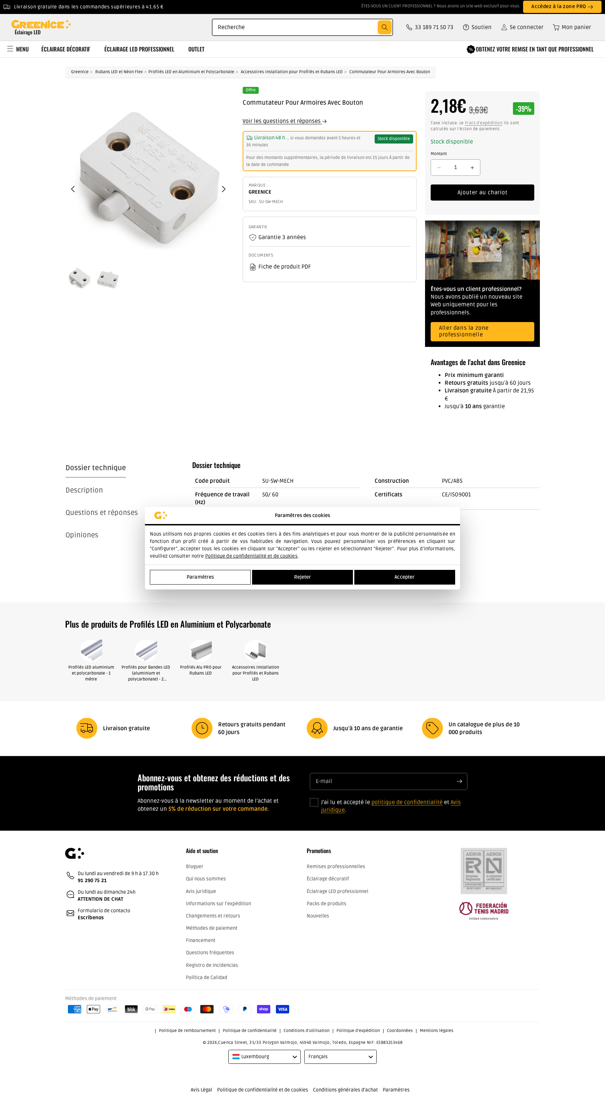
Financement (200, 941)
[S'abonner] (459, 781)
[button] (569, 27)
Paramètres (200, 577)
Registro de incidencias (212, 965)
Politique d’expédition (358, 1030)
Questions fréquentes (210, 953)
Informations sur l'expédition (218, 904)
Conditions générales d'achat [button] (345, 1090)
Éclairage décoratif (328, 879)
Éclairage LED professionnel (337, 891)
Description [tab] (84, 490)
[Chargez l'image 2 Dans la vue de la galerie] (108, 276)
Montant (439, 153)
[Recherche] (385, 27)
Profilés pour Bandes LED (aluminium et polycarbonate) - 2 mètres (145, 673)
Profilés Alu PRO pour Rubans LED (201, 670)
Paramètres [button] (396, 1090)
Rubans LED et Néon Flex (119, 72)
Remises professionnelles (336, 867)
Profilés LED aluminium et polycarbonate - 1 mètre (91, 673)
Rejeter (302, 577)
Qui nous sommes (206, 879)
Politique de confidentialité (250, 1030)
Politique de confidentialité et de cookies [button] (262, 1090)
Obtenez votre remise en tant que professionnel (535, 49)
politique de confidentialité (407, 801)
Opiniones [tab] (81, 535)
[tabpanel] (366, 496)
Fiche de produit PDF (284, 267)
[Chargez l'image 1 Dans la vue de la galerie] (79, 276)
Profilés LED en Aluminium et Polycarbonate (191, 72)
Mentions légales (436, 1030)
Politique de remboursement (187, 1030)
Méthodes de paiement (211, 928)
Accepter (405, 577)
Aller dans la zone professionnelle (464, 331)
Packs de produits (326, 904)
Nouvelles (318, 916)
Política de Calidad (206, 977)
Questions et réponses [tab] (101, 513)
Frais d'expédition (483, 123)
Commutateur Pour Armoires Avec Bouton (389, 72)
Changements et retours (213, 916)
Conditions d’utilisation (306, 1030)
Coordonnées (400, 1030)
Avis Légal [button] (201, 1090)
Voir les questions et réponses (282, 121)
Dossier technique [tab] (95, 468)
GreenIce (80, 72)
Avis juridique (201, 891)
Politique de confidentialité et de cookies (251, 556)
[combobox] (302, 27)
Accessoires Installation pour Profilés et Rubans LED (292, 72)
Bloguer (194, 867)
